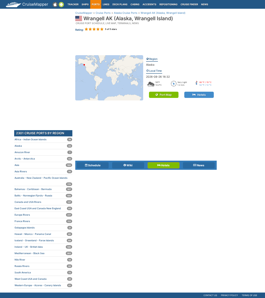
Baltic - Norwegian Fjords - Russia (43, 195)
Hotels (201, 94)
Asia (43, 165)
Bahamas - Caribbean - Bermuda (43, 189)
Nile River (43, 259)
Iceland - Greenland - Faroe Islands (43, 240)
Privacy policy (229, 295)
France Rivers (43, 221)
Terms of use (249, 295)
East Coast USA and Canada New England (43, 208)
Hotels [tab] (165, 165)
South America (43, 272)
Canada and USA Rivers (43, 201)
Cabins (135, 4)
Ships (85, 4)
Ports (96, 4)
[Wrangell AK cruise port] (109, 77)
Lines (106, 4)
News (204, 4)
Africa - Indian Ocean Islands (43, 139)
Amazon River (42, 152)
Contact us (210, 295)
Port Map (165, 94)
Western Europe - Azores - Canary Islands (43, 285)
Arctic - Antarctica (43, 158)
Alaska (150, 64)
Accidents (149, 4)
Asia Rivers (43, 171)
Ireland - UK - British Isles (43, 246)
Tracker (73, 4)
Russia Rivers (43, 266)
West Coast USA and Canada (43, 278)
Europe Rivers (43, 214)
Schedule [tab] (93, 165)
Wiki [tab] (129, 165)
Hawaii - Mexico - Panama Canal (43, 234)
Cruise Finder (189, 4)
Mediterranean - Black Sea (43, 253)
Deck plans (120, 4)
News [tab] (200, 165)
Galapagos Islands (43, 227)
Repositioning (168, 4)
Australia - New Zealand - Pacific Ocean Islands (43, 178)
